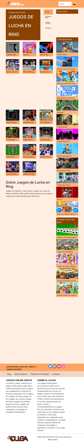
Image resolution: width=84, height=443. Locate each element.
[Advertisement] (29, 91)
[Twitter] (50, 366)
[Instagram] (63, 366)
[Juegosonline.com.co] (15, 3)
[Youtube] (59, 366)
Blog (9, 374)
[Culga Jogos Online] (17, 438)
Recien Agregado (48, 13)
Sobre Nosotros (20, 374)
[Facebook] (55, 366)
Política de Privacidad (40, 374)
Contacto (56, 374)
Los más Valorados (48, 24)
